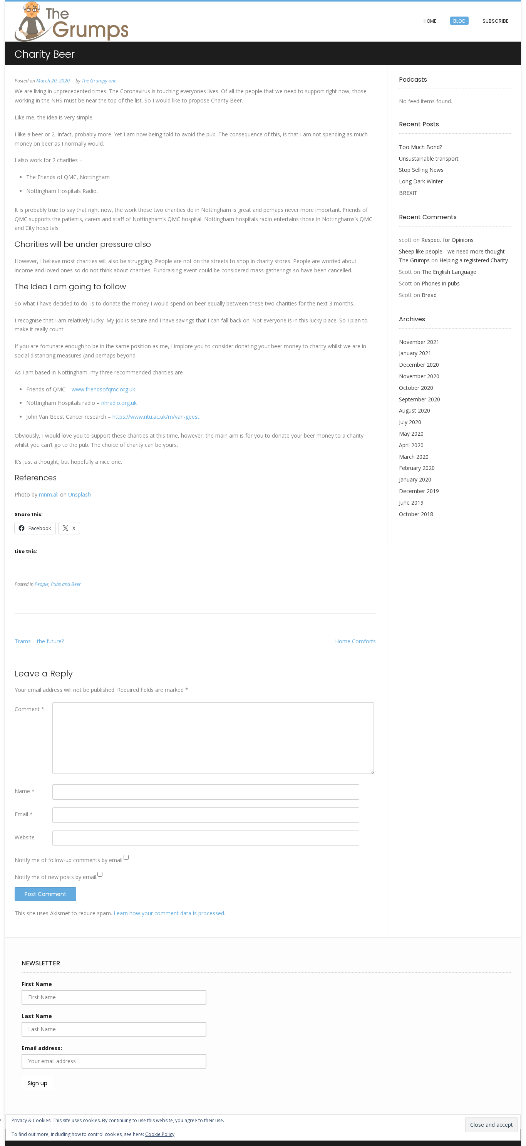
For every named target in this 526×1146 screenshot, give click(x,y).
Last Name (37, 1016)
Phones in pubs (441, 283)
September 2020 (419, 399)
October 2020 (416, 387)
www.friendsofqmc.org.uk (103, 389)
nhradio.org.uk (119, 402)
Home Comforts (355, 641)
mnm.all (49, 494)
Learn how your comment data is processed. (169, 913)
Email (24, 814)
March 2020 (414, 456)
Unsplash (79, 494)
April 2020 (411, 445)
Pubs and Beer (66, 584)
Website (25, 837)
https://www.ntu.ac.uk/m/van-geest (155, 416)
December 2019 (419, 491)
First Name (37, 984)
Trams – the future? (39, 641)
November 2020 (419, 376)
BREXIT (408, 192)
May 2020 (411, 433)
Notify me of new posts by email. (56, 877)
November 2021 (419, 342)
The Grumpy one (99, 80)
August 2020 (414, 410)
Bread (429, 295)
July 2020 (410, 422)
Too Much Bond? (420, 147)
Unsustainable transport (429, 158)
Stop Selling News (421, 169)
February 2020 (417, 467)
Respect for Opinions (447, 239)
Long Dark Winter (421, 181)
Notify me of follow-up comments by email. (69, 860)
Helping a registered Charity (473, 260)
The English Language (449, 271)
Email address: (42, 1048)
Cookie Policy (159, 1134)
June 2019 (411, 502)
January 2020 (415, 479)
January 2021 (415, 353)
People (42, 584)
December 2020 (419, 364)
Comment (29, 709)
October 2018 (416, 514)
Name (25, 791)
